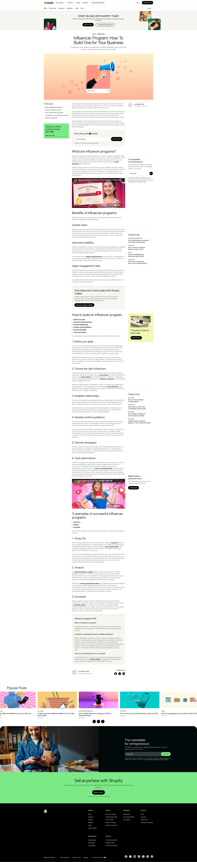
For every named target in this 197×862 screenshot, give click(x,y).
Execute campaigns (79, 329)
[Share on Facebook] (115, 673)
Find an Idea (52, 8)
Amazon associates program (89, 583)
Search (149, 8)
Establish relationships (80, 324)
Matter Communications (94, 256)
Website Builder (110, 843)
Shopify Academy (111, 822)
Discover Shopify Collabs (84, 305)
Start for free (147, 2)
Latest (76, 8)
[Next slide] (103, 721)
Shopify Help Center (111, 817)
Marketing (69, 8)
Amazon (76, 524)
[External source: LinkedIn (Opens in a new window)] (147, 856)
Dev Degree (126, 819)
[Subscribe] (151, 173)
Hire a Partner (110, 819)
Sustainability (92, 840)
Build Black (91, 843)
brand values (104, 375)
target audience (86, 377)
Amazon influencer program (84, 572)
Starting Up (61, 8)
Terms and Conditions (152, 759)
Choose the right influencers (82, 322)
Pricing (78, 2)
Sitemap (86, 857)
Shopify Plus (144, 819)
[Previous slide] (94, 721)
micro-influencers (113, 386)
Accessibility (91, 845)
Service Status (92, 828)
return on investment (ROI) (103, 468)
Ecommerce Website (111, 845)
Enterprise (85, 2)
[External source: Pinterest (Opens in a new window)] (152, 856)
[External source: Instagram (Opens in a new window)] (139, 856)
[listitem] (98, 704)
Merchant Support (111, 814)
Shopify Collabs (95, 659)
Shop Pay (143, 817)
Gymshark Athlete (80, 605)
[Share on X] (119, 673)
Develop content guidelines (82, 327)
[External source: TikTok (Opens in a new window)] (143, 856)
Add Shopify (133, 488)
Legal (89, 825)
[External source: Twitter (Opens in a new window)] (130, 856)
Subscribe (166, 754)
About (90, 814)
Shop (142, 814)
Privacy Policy (142, 181)
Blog (45, 8)
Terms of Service (64, 857)
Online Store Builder (111, 840)
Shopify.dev (126, 814)
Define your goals (79, 319)
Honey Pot (76, 522)
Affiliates (90, 822)
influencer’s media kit (107, 379)
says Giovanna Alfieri (112, 546)
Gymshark (76, 527)
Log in (137, 2)
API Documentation (128, 817)
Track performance (79, 332)
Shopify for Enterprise (147, 822)
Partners (90, 819)
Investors (90, 817)
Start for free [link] (117, 139)
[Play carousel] (98, 721)
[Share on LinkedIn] (123, 673)
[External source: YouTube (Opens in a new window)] (134, 856)
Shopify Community (111, 825)
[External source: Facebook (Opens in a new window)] (126, 856)
